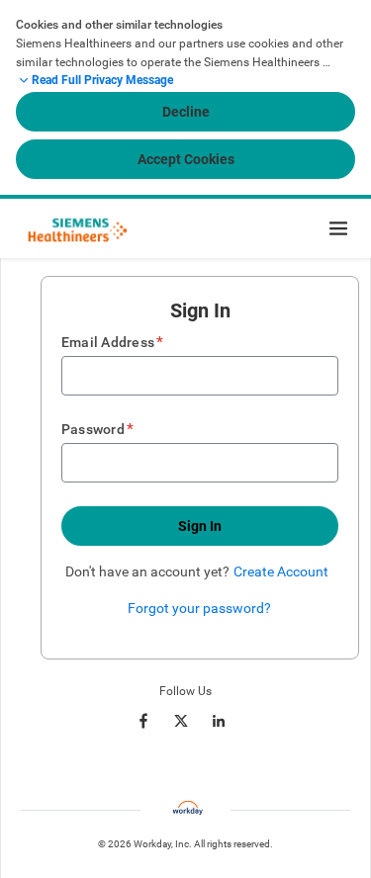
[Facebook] (143, 721)
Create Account (280, 571)
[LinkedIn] (218, 721)
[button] (199, 526)
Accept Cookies (186, 159)
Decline (186, 112)
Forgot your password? (199, 608)
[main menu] (338, 228)
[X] (181, 721)
